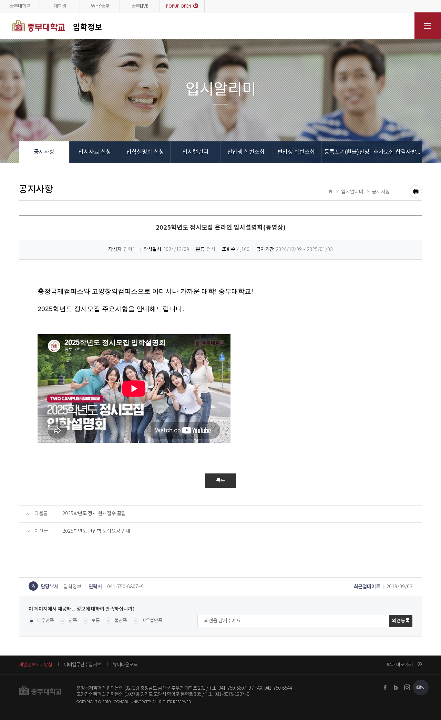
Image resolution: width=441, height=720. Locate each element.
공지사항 (44, 152)
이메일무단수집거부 (82, 664)
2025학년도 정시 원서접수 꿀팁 (94, 514)
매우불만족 (152, 620)
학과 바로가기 (400, 664)
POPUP (181, 6)
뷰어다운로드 (125, 664)
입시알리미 (352, 192)
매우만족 (45, 620)
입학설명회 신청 (145, 152)
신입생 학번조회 (246, 152)
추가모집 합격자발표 (397, 152)
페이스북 (385, 687)
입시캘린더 (195, 152)
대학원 (60, 6)
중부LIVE (140, 6)
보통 (95, 620)
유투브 (419, 687)
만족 (73, 620)
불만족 (120, 620)
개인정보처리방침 (35, 664)
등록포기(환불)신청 (346, 152)
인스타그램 (407, 687)
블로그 (396, 687)
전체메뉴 (427, 25)
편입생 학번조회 (296, 152)
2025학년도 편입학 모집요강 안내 (96, 531)
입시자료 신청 (95, 152)
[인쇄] (416, 191)
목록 (220, 480)
